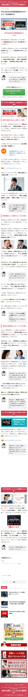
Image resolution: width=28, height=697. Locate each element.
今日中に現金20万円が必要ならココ (12, 92)
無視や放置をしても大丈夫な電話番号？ (14, 4)
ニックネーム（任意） (6, 575)
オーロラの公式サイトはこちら (12, 168)
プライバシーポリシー (8, 684)
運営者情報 (21, 684)
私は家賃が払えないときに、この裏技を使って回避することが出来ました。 (17, 153)
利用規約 (16, 684)
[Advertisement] (14, 471)
